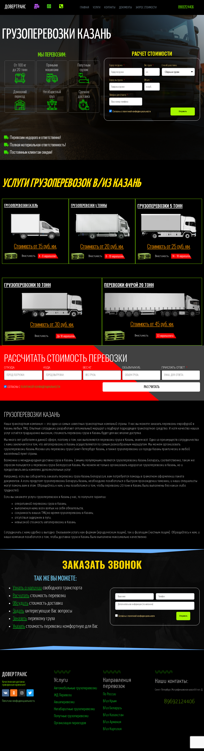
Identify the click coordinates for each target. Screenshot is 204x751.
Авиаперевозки (64, 702)
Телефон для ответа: (118, 95)
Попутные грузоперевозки (71, 716)
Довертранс (15, 6)
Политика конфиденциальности (18, 700)
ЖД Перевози (63, 695)
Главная (84, 7)
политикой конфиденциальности (40, 386)
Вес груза (148, 65)
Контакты (109, 7)
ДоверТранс (14, 674)
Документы (125, 7)
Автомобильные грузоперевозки (75, 688)
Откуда (9, 368)
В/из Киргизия (112, 729)
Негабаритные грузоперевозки (74, 709)
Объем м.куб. (131, 368)
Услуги (96, 7)
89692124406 (179, 701)
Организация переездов (70, 723)
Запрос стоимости (146, 7)
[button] (185, 6)
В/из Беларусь (112, 708)
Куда (47, 368)
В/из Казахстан (113, 715)
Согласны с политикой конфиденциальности (131, 111)
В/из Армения (112, 722)
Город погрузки (116, 65)
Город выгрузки (116, 80)
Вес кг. (88, 368)
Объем (147, 80)
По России (109, 694)
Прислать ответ (173, 368)
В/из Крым (110, 701)
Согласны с (33, 386)
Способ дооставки (169, 65)
